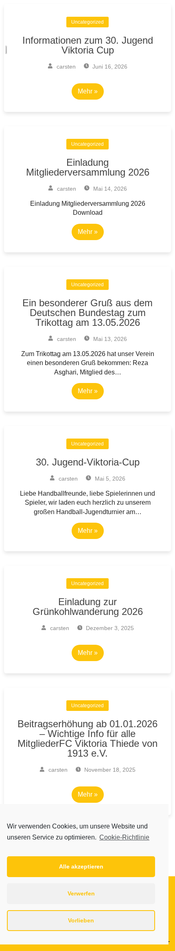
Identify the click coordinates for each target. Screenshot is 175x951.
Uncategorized (87, 144)
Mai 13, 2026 (109, 339)
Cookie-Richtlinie (124, 837)
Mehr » (88, 231)
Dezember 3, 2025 (109, 628)
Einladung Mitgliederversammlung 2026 (87, 167)
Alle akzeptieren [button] (81, 866)
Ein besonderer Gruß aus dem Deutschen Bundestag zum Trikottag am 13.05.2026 (87, 312)
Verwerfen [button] (81, 893)
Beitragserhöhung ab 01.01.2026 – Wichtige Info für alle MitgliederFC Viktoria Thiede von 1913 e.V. (88, 738)
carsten (65, 188)
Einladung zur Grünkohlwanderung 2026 (88, 606)
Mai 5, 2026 (109, 478)
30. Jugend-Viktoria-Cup (88, 462)
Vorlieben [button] (81, 920)
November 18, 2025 (109, 769)
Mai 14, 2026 (109, 188)
